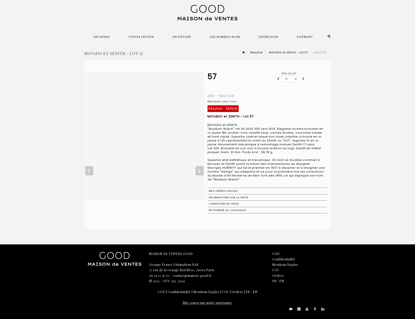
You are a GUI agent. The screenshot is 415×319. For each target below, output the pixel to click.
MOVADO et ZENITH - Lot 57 (288, 52)
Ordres (278, 276)
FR (274, 281)
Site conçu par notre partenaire (207, 303)
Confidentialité (283, 259)
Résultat (256, 52)
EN (281, 281)
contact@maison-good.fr (192, 276)
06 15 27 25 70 (159, 276)
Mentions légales (285, 265)
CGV (275, 270)
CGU (276, 254)
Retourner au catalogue (227, 210)
